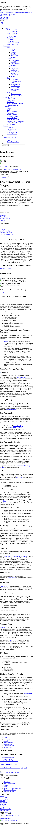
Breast (9, 58)
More (8, 92)
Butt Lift (13, 50)
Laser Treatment (15, 86)
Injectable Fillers (15, 84)
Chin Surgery (14, 68)
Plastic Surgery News (13, 142)
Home (5, 27)
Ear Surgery (14, 70)
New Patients (10, 113)
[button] (3, 20)
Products (6, 126)
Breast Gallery (11, 100)
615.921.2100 (4, 19)
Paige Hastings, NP (12, 31)
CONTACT (3, 807)
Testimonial (3, 215)
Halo (4, 501)
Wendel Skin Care (12, 134)
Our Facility (10, 41)
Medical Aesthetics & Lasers (15, 103)
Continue (2, 11)
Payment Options (12, 118)
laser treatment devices (23, 377)
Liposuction (14, 52)
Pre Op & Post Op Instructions (15, 121)
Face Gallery (10, 102)
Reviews (6, 135)
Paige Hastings (16, 169)
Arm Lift (13, 49)
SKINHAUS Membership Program (13, 788)
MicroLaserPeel (12, 577)
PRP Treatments (15, 89)
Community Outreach (13, 43)
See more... (14, 57)
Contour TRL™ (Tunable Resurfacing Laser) (15, 556)
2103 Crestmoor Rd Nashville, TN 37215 (6, 16)
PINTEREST (4, 802)
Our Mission (10, 38)
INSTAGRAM (4, 799)
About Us (6, 28)
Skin (8, 78)
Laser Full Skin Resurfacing (8, 759)
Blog (5, 138)
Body (8, 47)
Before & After (8, 97)
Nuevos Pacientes (12, 114)
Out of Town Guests (12, 116)
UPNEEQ (10, 127)
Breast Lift (13, 62)
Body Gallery (11, 98)
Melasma (6, 341)
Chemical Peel (8, 739)
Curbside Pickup (11, 129)
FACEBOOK (4, 797)
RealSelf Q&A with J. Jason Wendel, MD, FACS (13, 768)
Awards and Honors (12, 44)
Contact (6, 143)
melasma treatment (11, 409)
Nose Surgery (14, 74)
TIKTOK (2, 801)
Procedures (7, 46)
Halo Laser (3, 220)
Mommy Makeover (16, 94)
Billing (9, 108)
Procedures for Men (16, 95)
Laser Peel (3, 229)
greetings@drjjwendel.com (11, 815)
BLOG (2, 796)
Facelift (13, 73)
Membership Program (10, 137)
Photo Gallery (7, 782)
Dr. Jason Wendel (12, 30)
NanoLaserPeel (4, 586)
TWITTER (3, 804)
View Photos (3, 293)
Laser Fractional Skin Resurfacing (9, 761)
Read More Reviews (5, 268)
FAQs (8, 110)
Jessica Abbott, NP (12, 33)
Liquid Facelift (15, 87)
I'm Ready (3, 177)
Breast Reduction (15, 63)
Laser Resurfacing (5, 231)
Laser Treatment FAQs (6, 234)
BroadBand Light (18, 426)
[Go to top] (0, 771)
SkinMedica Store (12, 132)
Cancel (7, 11)
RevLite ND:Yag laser (16, 427)
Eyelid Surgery (15, 71)
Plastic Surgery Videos (13, 119)
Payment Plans (11, 124)
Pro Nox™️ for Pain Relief (14, 123)
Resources (6, 106)
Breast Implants (15, 60)
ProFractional (3, 627)
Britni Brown (10, 35)
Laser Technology (12, 36)
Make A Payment (12, 111)
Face (8, 66)
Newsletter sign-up (5, 818)
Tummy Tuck (14, 55)
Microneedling (8, 744)
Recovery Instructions (6, 232)
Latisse (9, 130)
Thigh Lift (13, 54)
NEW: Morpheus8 (16, 81)
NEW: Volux (14, 79)
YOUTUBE (3, 805)
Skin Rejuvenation (5, 218)
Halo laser (19, 477)
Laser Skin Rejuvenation (7, 757)
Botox (12, 82)
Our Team (10, 39)
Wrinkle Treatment (9, 747)
